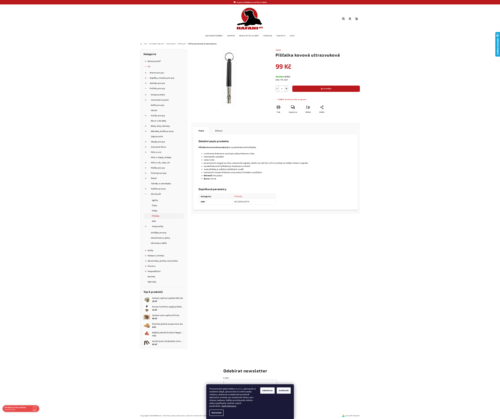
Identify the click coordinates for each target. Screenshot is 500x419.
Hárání (154, 110)
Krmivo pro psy (157, 72)
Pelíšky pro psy (158, 167)
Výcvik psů (156, 194)
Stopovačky (157, 226)
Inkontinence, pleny (160, 237)
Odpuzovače (157, 136)
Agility (155, 200)
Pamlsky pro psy (157, 83)
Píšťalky (155, 216)
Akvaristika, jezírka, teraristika (163, 260)
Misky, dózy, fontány (160, 126)
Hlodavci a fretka (156, 255)
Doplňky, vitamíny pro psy (162, 78)
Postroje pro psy (159, 173)
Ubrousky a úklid (159, 243)
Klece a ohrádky (158, 120)
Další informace (229, 406)
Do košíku (327, 88)
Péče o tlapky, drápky (161, 157)
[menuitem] (214, 36)
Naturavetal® (154, 61)
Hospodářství (154, 271)
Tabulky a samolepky (161, 183)
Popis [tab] (201, 130)
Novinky (151, 276)
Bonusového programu (297, 99)
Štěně (154, 178)
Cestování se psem (160, 100)
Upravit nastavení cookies (197, 415)
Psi (149, 66)
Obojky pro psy (158, 141)
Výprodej (152, 281)
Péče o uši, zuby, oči (160, 162)
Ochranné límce (158, 147)
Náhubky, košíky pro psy (162, 131)
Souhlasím (284, 390)
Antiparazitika (158, 94)
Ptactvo (152, 266)
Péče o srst (156, 152)
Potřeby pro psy (157, 88)
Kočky (150, 250)
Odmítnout (267, 390)
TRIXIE (278, 50)
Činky (154, 205)
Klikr (154, 221)
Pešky (155, 210)
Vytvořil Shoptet (352, 415)
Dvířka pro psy (157, 105)
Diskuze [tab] (219, 130)
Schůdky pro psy (159, 232)
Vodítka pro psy (158, 188)
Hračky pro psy (158, 115)
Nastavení (216, 412)
